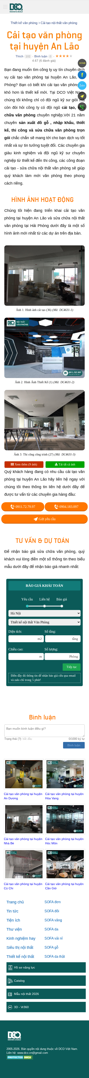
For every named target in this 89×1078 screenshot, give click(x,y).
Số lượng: (61, 652)
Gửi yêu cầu (47, 519)
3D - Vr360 (21, 1007)
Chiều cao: (25, 652)
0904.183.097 (68, 506)
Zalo (82, 85)
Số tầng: (61, 635)
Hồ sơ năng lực (24, 967)
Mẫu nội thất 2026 (26, 994)
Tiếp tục (72, 667)
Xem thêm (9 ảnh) (25, 464)
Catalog (19, 980)
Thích (19, 56)
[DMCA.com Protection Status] (19, 1058)
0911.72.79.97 (25, 506)
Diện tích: (25, 635)
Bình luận (40, 56)
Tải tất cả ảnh (66, 464)
